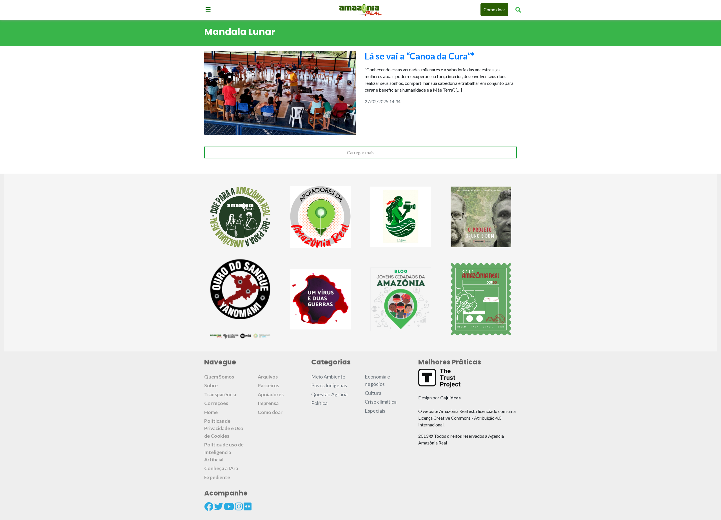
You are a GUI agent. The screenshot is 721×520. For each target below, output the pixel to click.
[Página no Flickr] (248, 506)
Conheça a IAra (221, 468)
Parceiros (268, 385)
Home (211, 412)
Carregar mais (360, 152)
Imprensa (268, 403)
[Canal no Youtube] (229, 506)
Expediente (217, 477)
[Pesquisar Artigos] (518, 9)
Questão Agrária (329, 394)
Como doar (494, 9)
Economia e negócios (377, 380)
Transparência (220, 394)
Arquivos (268, 377)
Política (319, 403)
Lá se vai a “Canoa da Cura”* (419, 55)
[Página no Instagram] (239, 506)
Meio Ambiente (328, 377)
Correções (216, 403)
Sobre (211, 385)
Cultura (373, 393)
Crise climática (381, 402)
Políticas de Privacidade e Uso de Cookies (223, 428)
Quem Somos (219, 377)
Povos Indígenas (329, 385)
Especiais (375, 411)
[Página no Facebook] (208, 506)
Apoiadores (271, 394)
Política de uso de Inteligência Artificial (224, 452)
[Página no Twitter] (218, 506)
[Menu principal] (208, 9)
